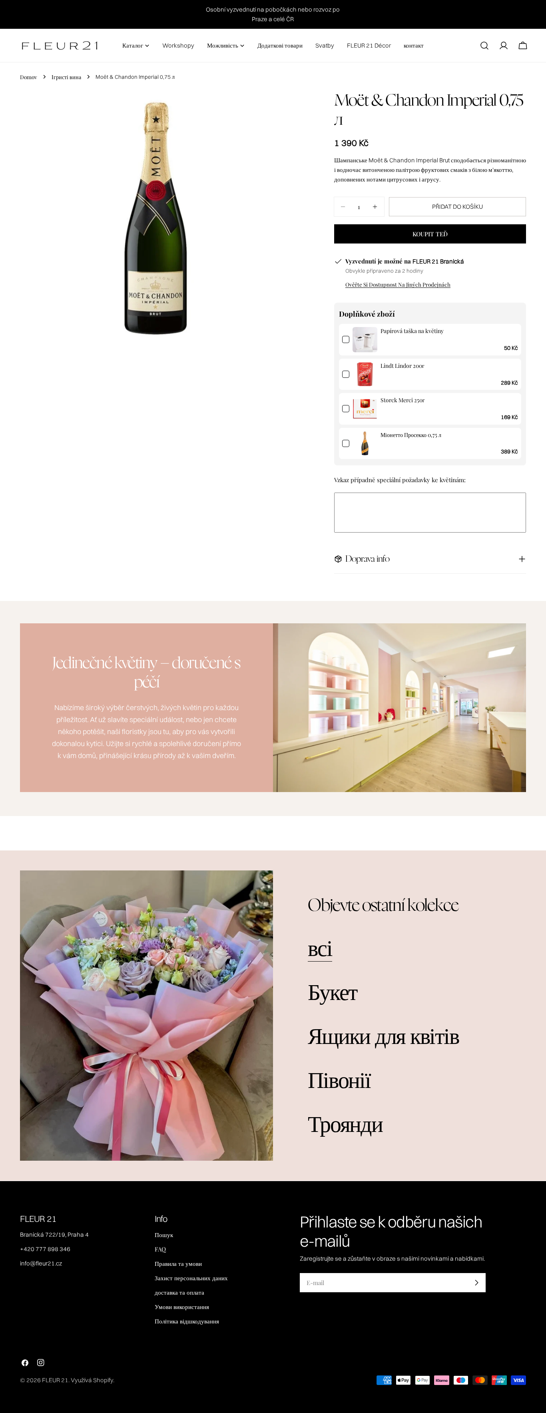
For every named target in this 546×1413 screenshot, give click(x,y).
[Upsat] (476, 1282)
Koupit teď (430, 234)
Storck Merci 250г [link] (403, 400)
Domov (28, 76)
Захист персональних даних (191, 1278)
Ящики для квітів (383, 1035)
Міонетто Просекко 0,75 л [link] (411, 435)
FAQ (160, 1249)
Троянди (345, 1123)
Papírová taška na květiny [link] (412, 331)
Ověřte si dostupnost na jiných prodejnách (397, 284)
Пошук (164, 1235)
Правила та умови (178, 1263)
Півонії (339, 1079)
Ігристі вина (66, 76)
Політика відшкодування (187, 1321)
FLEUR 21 (55, 1380)
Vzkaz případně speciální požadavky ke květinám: (400, 480)
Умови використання (182, 1307)
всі (320, 947)
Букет (332, 991)
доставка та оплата (179, 1292)
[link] (365, 339)
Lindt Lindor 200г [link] (402, 365)
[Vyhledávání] (484, 46)
